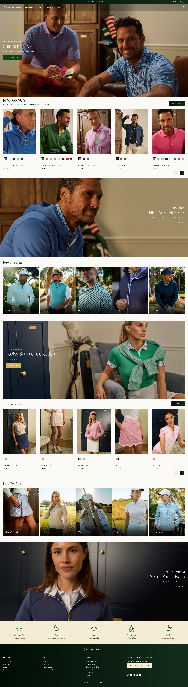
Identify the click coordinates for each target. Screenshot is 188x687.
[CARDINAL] (179, 159)
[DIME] (183, 159)
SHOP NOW (181, 222)
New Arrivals (7, 662)
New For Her (12, 484)
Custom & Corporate (91, 670)
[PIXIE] (80, 459)
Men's (5, 104)
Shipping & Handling (92, 667)
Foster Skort (46, 465)
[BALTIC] (6, 159)
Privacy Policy (48, 667)
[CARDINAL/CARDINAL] (67, 159)
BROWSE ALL (177, 104)
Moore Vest (120, 165)
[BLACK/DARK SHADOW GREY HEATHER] (71, 159)
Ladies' (12, 104)
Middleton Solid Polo (161, 165)
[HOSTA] (43, 159)
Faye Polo (156, 465)
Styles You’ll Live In (167, 577)
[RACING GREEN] (22, 159)
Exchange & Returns (91, 664)
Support (182, 2)
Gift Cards (176, 2)
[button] (183, 7)
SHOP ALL (178, 404)
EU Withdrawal (90, 673)
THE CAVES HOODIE (166, 213)
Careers (46, 664)
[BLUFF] (162, 159)
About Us (47, 662)
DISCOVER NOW (12, 57)
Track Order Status (91, 662)
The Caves (22, 104)
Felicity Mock (84, 465)
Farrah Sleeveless (11, 465)
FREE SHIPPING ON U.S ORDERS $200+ (94, 2)
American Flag (34, 104)
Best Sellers (6, 664)
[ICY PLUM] (55, 159)
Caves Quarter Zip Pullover (52, 165)
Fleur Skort (120, 465)
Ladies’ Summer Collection (30, 354)
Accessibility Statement (51, 670)
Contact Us (88, 675)
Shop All (45, 104)
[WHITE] (10, 159)
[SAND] (6, 459)
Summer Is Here (18, 46)
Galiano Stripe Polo (86, 165)
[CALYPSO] (47, 159)
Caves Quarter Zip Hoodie (14, 165)
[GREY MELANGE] (121, 159)
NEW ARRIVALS (14, 100)
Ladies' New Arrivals (12, 404)
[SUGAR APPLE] (18, 159)
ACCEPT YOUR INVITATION (139, 666)
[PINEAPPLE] (59, 159)
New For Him (12, 262)
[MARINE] (14, 159)
